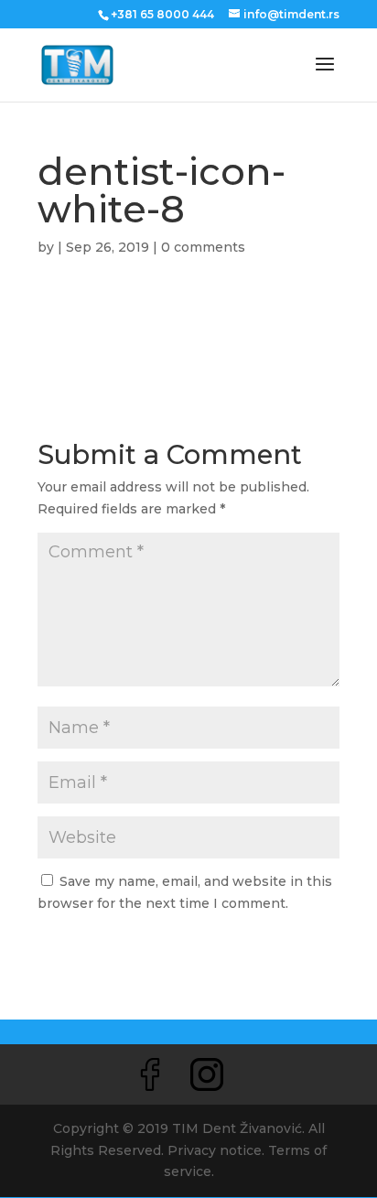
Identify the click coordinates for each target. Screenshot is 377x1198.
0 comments (203, 247)
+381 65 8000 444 (162, 14)
